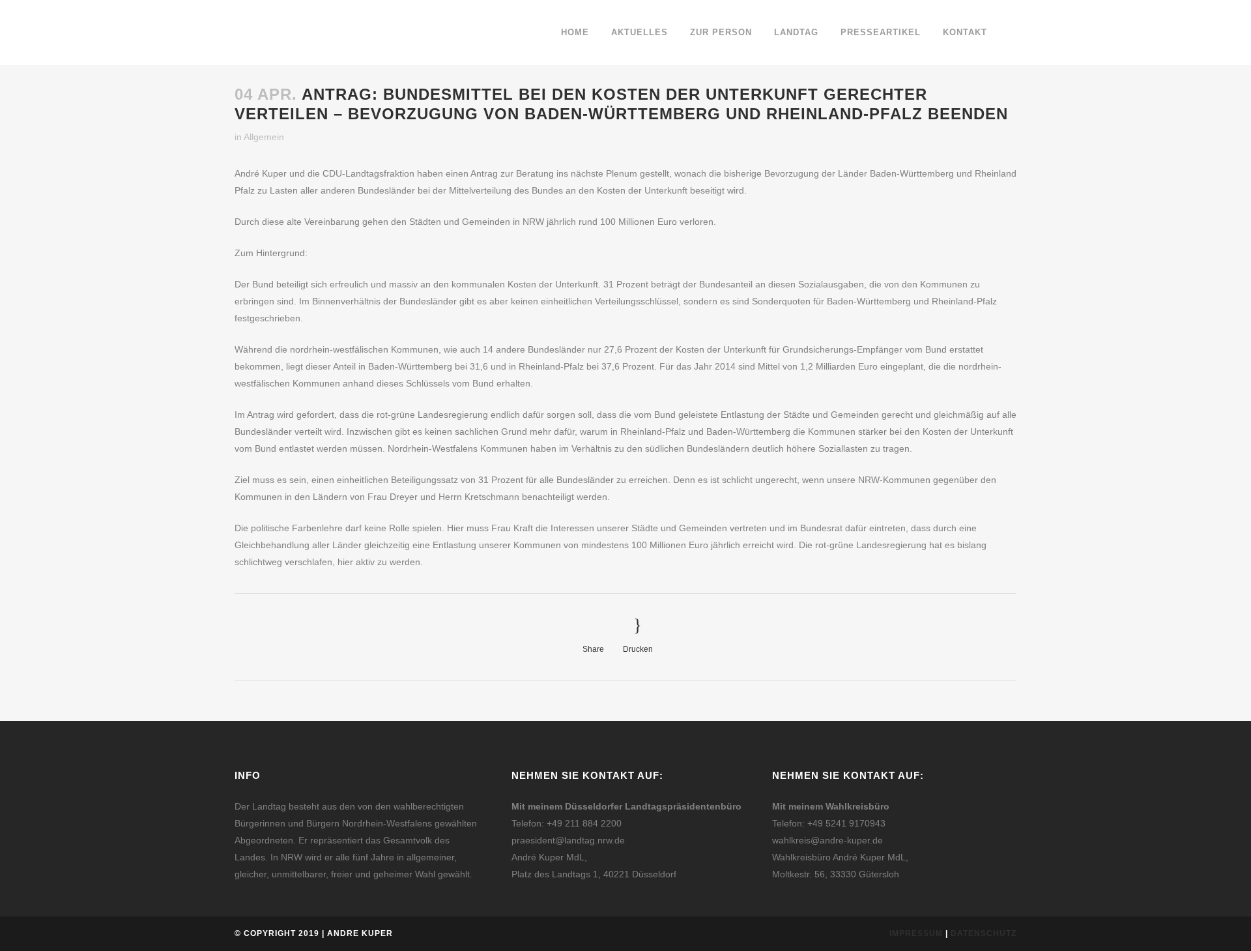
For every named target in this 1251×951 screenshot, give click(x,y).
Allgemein (264, 137)
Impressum (916, 933)
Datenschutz (983, 933)
